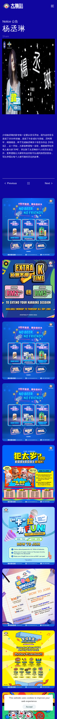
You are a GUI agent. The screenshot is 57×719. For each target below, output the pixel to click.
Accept (29, 707)
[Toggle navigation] (45, 6)
